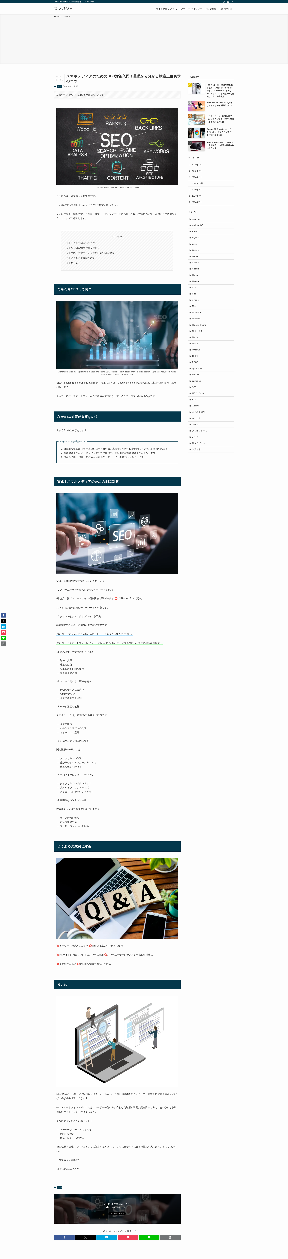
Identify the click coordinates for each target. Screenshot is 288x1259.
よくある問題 (198, 412)
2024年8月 (197, 196)
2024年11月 (197, 177)
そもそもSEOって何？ (83, 243)
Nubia (195, 337)
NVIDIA (195, 343)
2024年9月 (197, 189)
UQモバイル (198, 393)
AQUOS (196, 237)
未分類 (195, 437)
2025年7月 (197, 164)
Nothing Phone (199, 325)
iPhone (195, 300)
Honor (195, 275)
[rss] (228, 1)
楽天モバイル (198, 443)
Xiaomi (195, 405)
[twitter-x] (224, 1)
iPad (194, 294)
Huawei (195, 281)
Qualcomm (197, 368)
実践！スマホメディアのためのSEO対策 (92, 253)
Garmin (195, 262)
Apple (195, 231)
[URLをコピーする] (170, 1237)
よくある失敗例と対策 (83, 258)
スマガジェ (63, 8)
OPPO (195, 356)
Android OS (197, 225)
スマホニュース (199, 430)
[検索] (232, 1)
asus (194, 244)
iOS (194, 287)
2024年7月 (197, 202)
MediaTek (196, 312)
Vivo (194, 399)
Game (195, 256)
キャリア (196, 418)
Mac (194, 306)
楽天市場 (196, 449)
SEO (59, 86)
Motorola (196, 318)
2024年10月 (197, 183)
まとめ (74, 263)
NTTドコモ (197, 331)
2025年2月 (197, 171)
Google (195, 269)
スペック (196, 424)
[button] (64, 1237)
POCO (195, 362)
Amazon (196, 219)
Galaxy (195, 250)
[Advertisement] (144, 40)
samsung (196, 381)
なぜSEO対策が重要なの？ (85, 248)
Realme (196, 374)
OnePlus (196, 350)
